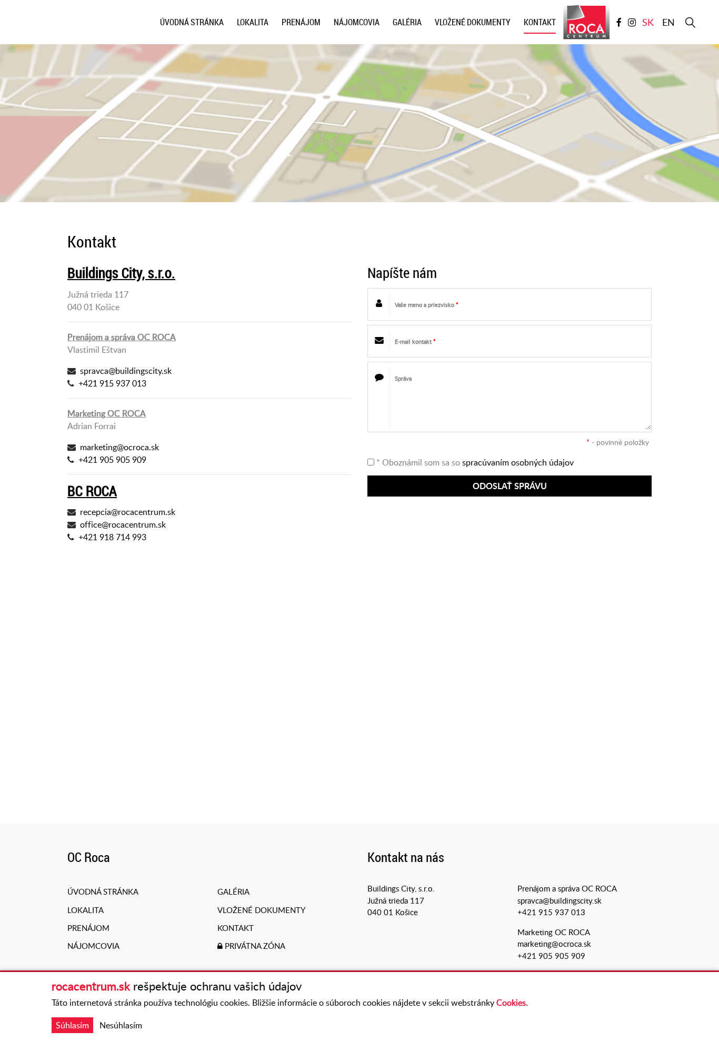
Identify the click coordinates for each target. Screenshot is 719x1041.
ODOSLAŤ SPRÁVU (510, 486)
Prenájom (88, 928)
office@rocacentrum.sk (123, 524)
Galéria (233, 891)
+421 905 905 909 (112, 459)
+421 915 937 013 (112, 383)
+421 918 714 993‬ (112, 537)
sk (648, 22)
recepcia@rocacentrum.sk (127, 512)
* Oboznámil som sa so (474, 462)
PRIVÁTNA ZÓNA (254, 945)
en (668, 22)
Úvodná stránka (102, 891)
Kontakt (235, 928)
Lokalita (85, 910)
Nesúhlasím (120, 1025)
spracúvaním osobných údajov (518, 462)
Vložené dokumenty (261, 910)
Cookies (511, 1002)
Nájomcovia (93, 945)
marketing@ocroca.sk (119, 447)
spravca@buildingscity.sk (126, 370)
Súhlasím (72, 1025)
